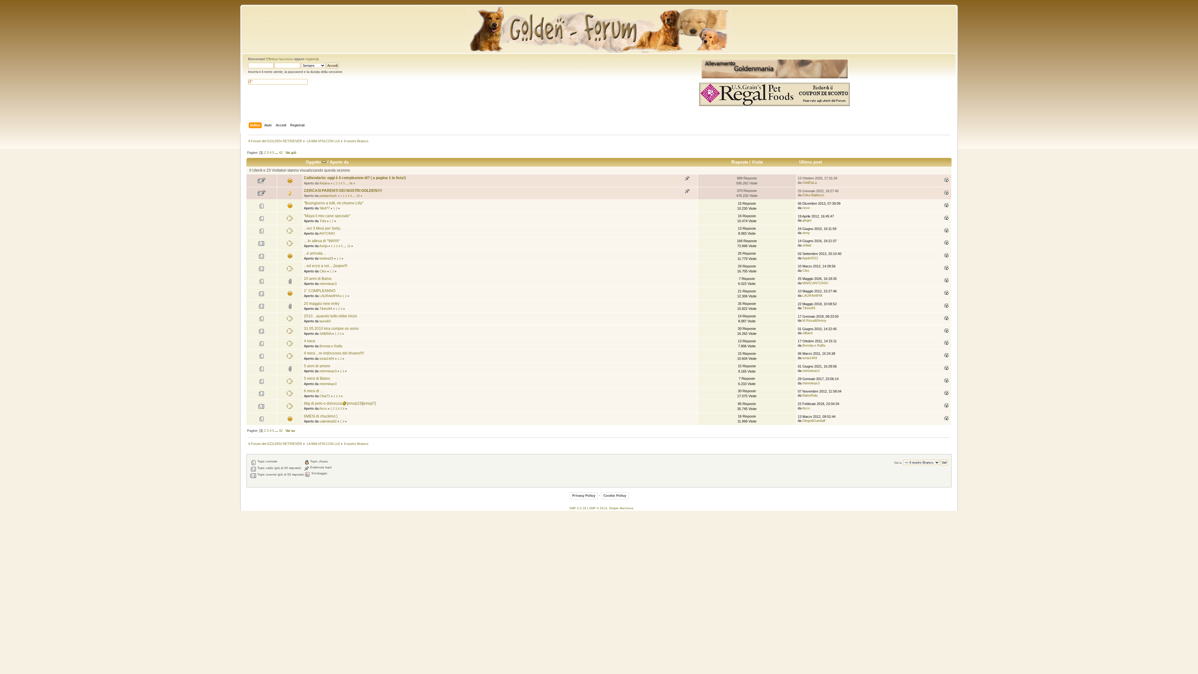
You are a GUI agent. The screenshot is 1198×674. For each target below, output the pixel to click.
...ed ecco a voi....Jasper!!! (325, 266)
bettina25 (326, 258)
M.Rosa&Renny (814, 320)
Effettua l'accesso (279, 59)
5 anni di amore (317, 366)
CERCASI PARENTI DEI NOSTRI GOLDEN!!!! (343, 190)
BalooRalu (810, 395)
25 (358, 196)
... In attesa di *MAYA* (322, 241)
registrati (312, 59)
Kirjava (324, 183)
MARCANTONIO (815, 283)
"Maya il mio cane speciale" (327, 216)
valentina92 (328, 421)
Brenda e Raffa (330, 346)
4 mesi (309, 341)
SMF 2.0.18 (577, 508)
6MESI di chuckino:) (321, 416)
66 (351, 183)
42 (281, 152)
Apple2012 (810, 258)
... (277, 152)
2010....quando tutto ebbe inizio (330, 316)
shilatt (806, 245)
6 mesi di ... (313, 391)
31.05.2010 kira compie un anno (331, 328)
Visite (757, 162)
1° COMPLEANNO (319, 291)
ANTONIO (327, 233)
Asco (323, 408)
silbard (807, 333)
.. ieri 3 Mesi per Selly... (323, 228)
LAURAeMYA (329, 296)
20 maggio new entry (321, 303)
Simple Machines (621, 508)
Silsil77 (324, 208)
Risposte (739, 162)
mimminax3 (328, 284)
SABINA (325, 333)
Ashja (323, 246)
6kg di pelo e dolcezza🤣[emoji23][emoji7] (340, 403)
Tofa (322, 221)
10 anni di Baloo (318, 278)
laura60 (325, 321)
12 (348, 246)
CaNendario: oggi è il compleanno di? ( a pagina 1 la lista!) (355, 178)
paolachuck (328, 196)
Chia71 (324, 396)
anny (806, 233)
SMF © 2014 (598, 508)
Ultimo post (810, 162)
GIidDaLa (809, 182)
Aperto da (339, 162)
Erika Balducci (813, 195)
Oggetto (314, 162)
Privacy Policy (583, 495)
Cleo (322, 271)
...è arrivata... (314, 253)
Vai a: (898, 462)
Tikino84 (325, 308)
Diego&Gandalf (813, 420)
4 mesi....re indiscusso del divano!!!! (334, 353)
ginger (807, 220)
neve (806, 208)
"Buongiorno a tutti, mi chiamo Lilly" (333, 203)
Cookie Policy (614, 495)
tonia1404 (326, 358)
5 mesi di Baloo (317, 378)
